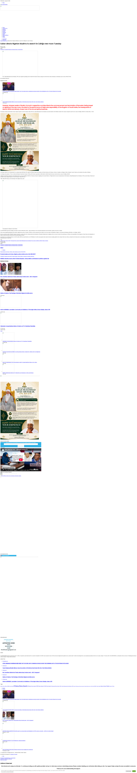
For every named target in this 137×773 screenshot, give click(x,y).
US (112, 686)
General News (5, 28)
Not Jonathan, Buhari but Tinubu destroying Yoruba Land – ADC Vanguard (18, 276)
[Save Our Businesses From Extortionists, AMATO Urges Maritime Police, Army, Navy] (8, 361)
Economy (4, 30)
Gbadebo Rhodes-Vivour (87, 686)
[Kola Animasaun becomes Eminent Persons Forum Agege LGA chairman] (8, 748)
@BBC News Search (10, 686)
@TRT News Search (47, 686)
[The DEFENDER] (3, 4)
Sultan (99, 686)
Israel (93, 686)
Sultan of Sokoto (45, 240)
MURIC (95, 686)
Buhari (74, 686)
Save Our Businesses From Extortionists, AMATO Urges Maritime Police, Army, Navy (20, 362)
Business (4, 29)
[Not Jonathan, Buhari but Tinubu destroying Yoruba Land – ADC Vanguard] (10, 274)
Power (4, 34)
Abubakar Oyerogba (13, 754)
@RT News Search (40, 686)
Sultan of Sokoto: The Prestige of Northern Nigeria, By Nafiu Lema (16, 293)
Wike (113, 686)
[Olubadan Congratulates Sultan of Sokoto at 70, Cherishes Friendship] (10, 323)
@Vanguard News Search (14, 240)
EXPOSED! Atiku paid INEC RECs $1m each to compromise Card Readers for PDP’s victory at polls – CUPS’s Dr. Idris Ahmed (28, 731)
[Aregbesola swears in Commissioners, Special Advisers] (8, 739)
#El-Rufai (3, 686)
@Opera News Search (4, 240)
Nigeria (97, 686)
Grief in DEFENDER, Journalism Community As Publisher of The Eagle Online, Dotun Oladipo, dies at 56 (25, 309)
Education (4, 32)
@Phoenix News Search (32, 686)
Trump (111, 686)
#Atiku (1, 686)
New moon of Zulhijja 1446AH (36, 240)
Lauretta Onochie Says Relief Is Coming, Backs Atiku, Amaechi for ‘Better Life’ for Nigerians (21, 351)
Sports (4, 36)
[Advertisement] (68, 18)
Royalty (4, 31)
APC (72, 686)
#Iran (6, 686)
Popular (4, 689)
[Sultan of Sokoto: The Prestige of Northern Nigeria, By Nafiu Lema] (10, 290)
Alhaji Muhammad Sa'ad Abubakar (25, 240)
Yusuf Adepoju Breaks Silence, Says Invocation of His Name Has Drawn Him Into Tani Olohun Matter (23, 101)
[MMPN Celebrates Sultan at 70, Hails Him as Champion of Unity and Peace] (8, 371)
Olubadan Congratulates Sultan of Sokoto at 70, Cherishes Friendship (17, 326)
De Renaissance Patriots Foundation (79, 686)
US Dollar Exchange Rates (5, 555)
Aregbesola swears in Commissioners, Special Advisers (14, 740)
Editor (1, 247)
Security (4, 33)
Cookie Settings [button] (128, 771)
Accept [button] (134, 771)
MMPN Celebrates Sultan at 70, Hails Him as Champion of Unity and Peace (18, 372)
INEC (91, 686)
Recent (4, 688)
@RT (9, 240)
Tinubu (107, 686)
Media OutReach (5, 35)
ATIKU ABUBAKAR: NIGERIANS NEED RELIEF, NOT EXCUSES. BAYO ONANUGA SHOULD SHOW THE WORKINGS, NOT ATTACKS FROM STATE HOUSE (32, 91)
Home (4, 27)
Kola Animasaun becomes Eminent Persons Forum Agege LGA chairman (18, 749)
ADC (60, 686)
